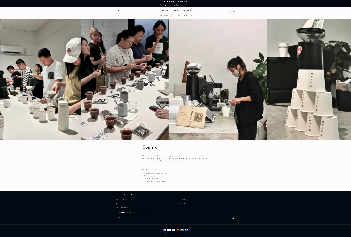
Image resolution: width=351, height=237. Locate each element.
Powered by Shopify (184, 233)
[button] (118, 11)
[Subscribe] (147, 218)
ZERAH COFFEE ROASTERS (172, 233)
